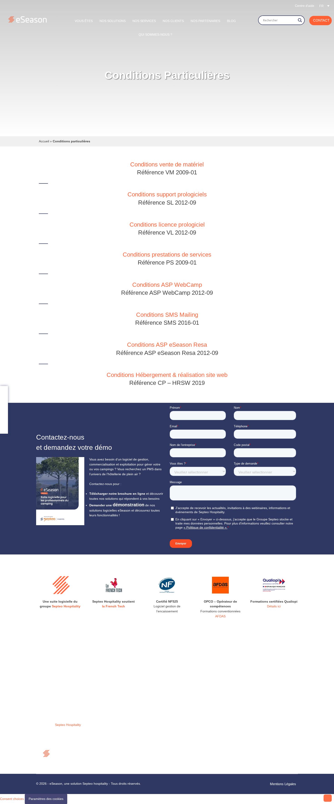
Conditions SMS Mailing (167, 314)
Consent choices (12, 799)
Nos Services (144, 21)
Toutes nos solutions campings (129, 690)
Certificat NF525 (119, 751)
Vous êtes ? (115, 708)
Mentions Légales (283, 784)
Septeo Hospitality (66, 606)
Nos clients (173, 21)
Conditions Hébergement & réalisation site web (167, 374)
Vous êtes (84, 21)
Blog (231, 21)
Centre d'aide (304, 5)
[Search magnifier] (300, 20)
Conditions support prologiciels (167, 194)
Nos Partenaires (205, 21)
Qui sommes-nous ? (155, 34)
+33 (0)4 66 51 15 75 (194, 728)
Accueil (44, 141)
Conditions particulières (124, 757)
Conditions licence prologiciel (167, 224)
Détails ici (274, 606)
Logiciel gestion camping (125, 696)
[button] (324, 6)
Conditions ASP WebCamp (167, 284)
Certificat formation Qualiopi (127, 763)
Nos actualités (117, 720)
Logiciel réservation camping (128, 702)
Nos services (116, 714)
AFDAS (220, 616)
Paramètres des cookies (46, 799)
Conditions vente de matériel (167, 164)
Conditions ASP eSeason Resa (167, 344)
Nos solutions (113, 21)
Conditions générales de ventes (130, 745)
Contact (321, 20)
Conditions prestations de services (167, 254)
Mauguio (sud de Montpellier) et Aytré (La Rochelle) (201, 701)
